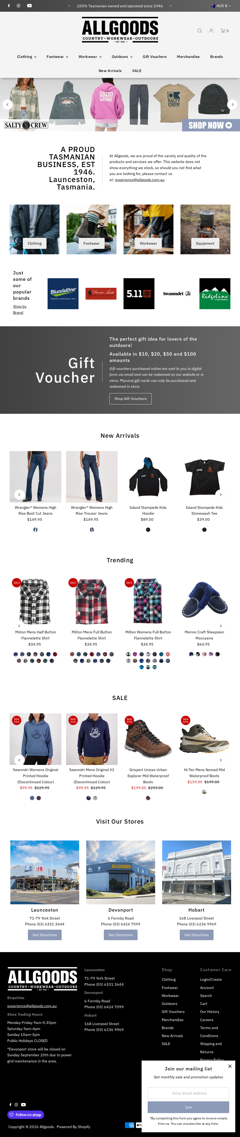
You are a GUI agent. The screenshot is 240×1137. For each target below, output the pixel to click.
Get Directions (45, 934)
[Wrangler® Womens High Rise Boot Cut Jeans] (35, 477)
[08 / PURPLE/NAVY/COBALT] (154, 654)
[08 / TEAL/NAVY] (161, 654)
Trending (120, 560)
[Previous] (69, 6)
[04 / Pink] (204, 654)
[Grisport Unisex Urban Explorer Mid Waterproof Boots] (148, 739)
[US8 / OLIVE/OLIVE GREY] (204, 792)
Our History (209, 1011)
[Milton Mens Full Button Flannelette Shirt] (92, 601)
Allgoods (47, 1126)
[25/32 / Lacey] (35, 529)
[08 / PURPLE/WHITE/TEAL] (154, 660)
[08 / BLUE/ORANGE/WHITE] (128, 660)
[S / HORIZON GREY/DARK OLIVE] (95, 798)
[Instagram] (18, 5)
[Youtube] (29, 5)
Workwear (88, 56)
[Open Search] (200, 31)
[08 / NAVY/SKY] (148, 667)
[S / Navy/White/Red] (42, 654)
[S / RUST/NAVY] (35, 654)
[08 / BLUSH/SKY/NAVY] (148, 654)
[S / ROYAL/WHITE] (16, 654)
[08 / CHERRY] (167, 654)
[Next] (170, 6)
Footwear (56, 56)
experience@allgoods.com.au (140, 179)
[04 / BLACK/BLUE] (148, 529)
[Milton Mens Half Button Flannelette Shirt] (35, 601)
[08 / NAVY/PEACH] (141, 654)
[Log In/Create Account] (211, 31)
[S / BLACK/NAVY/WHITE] (25, 660)
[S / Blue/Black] (48, 654)
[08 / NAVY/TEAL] (141, 667)
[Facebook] (9, 5)
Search (206, 995)
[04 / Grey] (197, 654)
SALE (137, 70)
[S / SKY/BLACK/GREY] (45, 660)
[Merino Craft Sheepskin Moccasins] (204, 601)
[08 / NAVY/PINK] (135, 654)
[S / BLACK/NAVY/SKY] (29, 654)
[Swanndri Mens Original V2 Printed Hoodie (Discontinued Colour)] (92, 739)
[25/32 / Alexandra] (92, 529)
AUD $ (222, 5)
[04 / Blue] (191, 654)
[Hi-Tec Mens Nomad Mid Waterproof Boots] (204, 739)
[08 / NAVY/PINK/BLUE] (148, 660)
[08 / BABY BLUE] (161, 660)
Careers (207, 1019)
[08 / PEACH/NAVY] (135, 660)
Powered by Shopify (73, 1126)
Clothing (25, 56)
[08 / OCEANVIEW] (32, 798)
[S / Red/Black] (55, 654)
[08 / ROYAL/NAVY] (141, 660)
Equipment (205, 243)
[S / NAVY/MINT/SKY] (32, 660)
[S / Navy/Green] (52, 660)
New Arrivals (110, 70)
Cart (203, 1003)
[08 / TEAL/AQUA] (154, 667)
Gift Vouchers (155, 56)
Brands (216, 56)
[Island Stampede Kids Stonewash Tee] (204, 477)
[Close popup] (230, 1066)
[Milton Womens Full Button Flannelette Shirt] (148, 601)
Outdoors (120, 56)
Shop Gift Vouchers (130, 398)
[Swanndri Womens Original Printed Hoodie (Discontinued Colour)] (35, 739)
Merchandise (188, 56)
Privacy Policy (212, 1059)
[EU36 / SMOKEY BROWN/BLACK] (148, 798)
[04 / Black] (204, 529)
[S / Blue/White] (22, 654)
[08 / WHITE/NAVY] (128, 654)
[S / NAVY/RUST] (39, 660)
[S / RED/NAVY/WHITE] (19, 660)
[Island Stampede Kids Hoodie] (148, 477)
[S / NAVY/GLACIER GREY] (88, 798)
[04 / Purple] (211, 654)
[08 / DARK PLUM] (39, 798)
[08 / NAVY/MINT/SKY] (167, 660)
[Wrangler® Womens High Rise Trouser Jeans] (92, 477)
